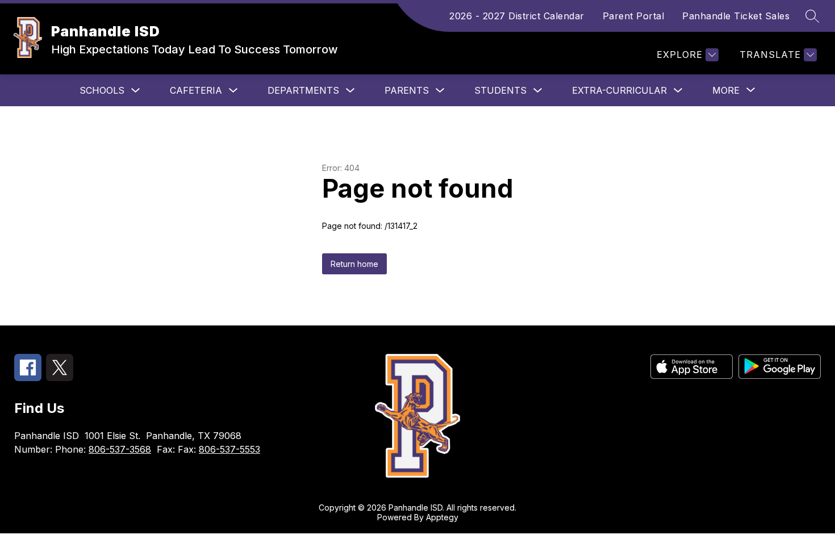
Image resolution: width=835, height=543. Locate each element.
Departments (303, 90)
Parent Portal (634, 16)
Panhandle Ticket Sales (736, 16)
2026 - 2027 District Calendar (516, 16)
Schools (102, 90)
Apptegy (442, 517)
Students (500, 90)
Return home (354, 264)
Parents (407, 90)
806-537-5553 (229, 449)
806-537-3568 (120, 449)
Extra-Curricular (619, 90)
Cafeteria (196, 90)
